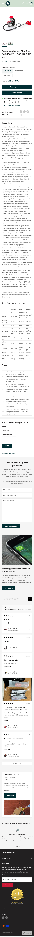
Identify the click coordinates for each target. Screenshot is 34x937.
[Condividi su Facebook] (21, 111)
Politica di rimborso (8, 453)
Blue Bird (4, 61)
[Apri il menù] (3, 3)
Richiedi (7, 885)
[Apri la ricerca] (23, 3)
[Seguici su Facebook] (3, 917)
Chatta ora (9, 588)
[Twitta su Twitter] (27, 111)
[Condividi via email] (21, 115)
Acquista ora (17, 93)
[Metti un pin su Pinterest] (24, 111)
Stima (7, 446)
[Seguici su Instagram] (6, 917)
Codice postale (7, 435)
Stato (4, 426)
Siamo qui (10, 795)
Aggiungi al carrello (17, 87)
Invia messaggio (11, 526)
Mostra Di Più (17, 763)
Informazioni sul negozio (12, 105)
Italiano (5, 909)
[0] (31, 3)
